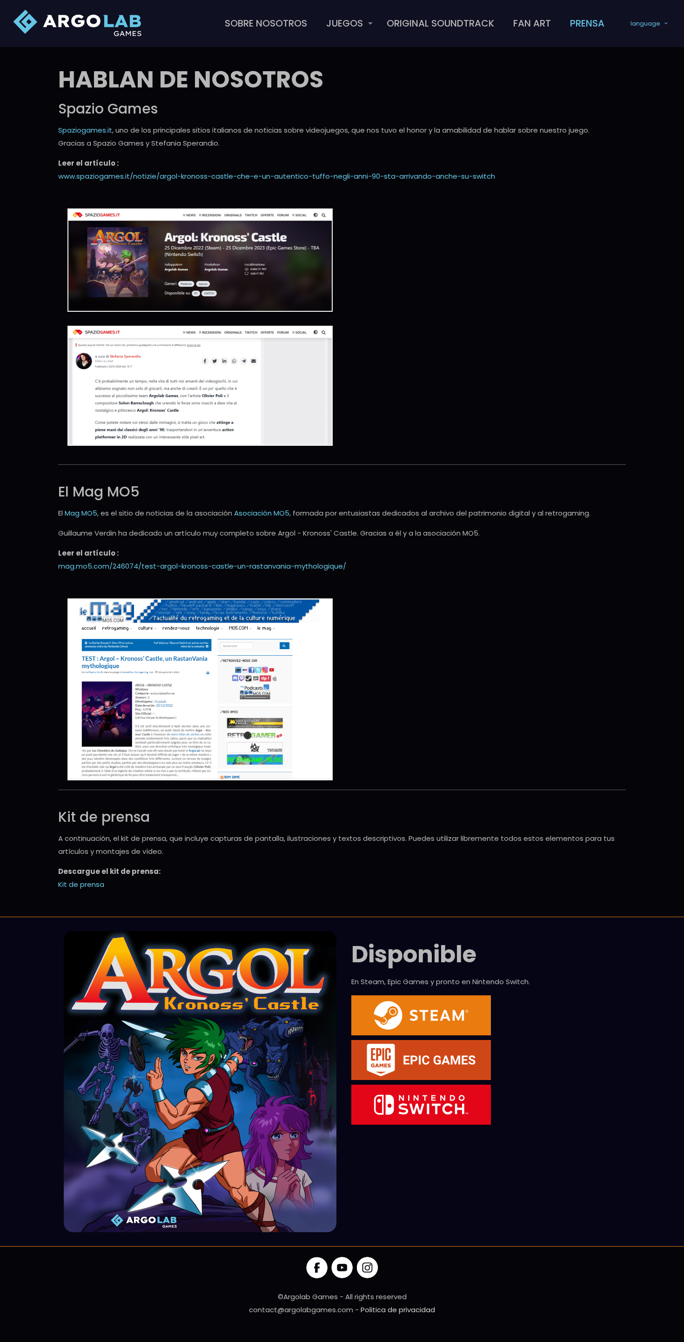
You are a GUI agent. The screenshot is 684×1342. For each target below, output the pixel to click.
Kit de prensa (81, 884)
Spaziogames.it (85, 130)
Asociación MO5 (261, 513)
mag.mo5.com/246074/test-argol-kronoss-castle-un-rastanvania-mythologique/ (202, 566)
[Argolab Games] (79, 23)
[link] (200, 260)
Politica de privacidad (398, 1310)
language (645, 23)
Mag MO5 (81, 513)
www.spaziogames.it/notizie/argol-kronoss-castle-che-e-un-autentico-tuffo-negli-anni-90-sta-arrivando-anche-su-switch (276, 176)
